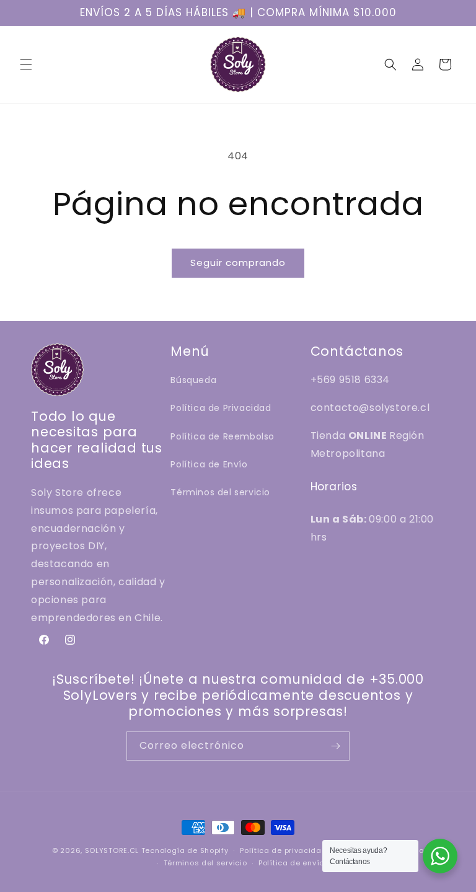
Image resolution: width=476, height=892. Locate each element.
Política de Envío (208, 464)
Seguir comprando (238, 262)
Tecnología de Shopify (185, 850)
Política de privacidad (283, 850)
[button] (26, 64)
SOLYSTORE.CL (112, 850)
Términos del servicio (220, 492)
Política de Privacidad (220, 408)
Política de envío (291, 863)
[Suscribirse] (335, 746)
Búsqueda (193, 380)
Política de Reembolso (222, 436)
